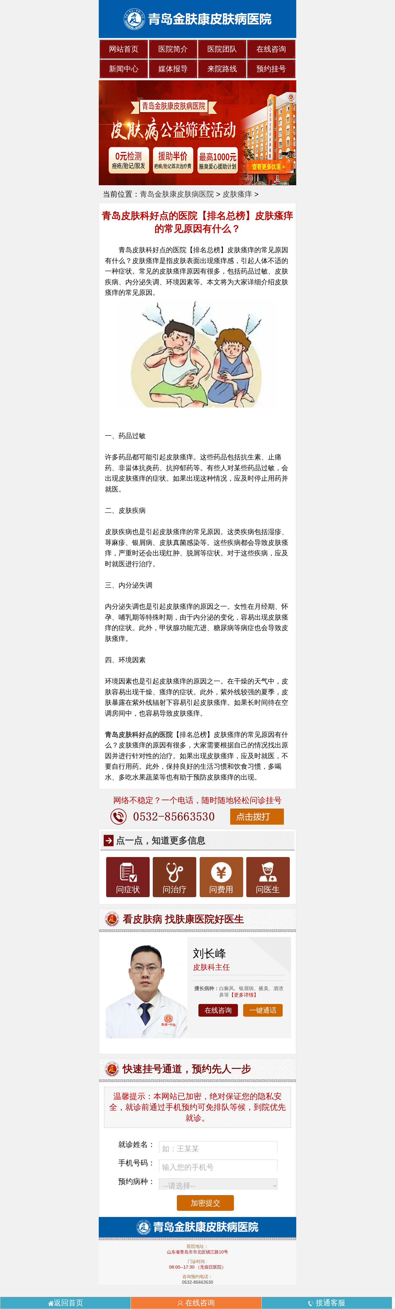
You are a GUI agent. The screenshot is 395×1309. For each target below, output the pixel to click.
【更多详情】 (244, 994)
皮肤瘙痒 (237, 194)
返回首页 (68, 1303)
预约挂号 (271, 69)
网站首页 (124, 49)
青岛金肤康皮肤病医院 (177, 194)
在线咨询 (271, 49)
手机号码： (136, 1163)
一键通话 (262, 1010)
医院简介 (173, 49)
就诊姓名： (136, 1144)
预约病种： (136, 1181)
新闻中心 (124, 69)
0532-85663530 (197, 1282)
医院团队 (222, 49)
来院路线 (222, 69)
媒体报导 (173, 69)
